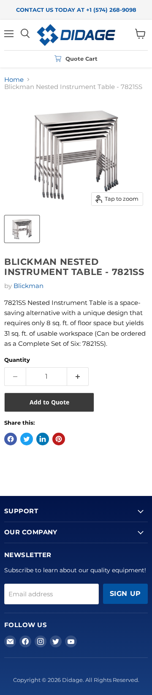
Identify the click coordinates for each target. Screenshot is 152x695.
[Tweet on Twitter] (26, 439)
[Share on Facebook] (10, 439)
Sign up (125, 594)
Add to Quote (49, 402)
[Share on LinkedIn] (42, 439)
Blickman (28, 286)
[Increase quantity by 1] (78, 376)
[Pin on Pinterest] (58, 439)
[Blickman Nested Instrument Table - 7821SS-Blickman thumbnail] (22, 229)
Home (14, 79)
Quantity (17, 360)
